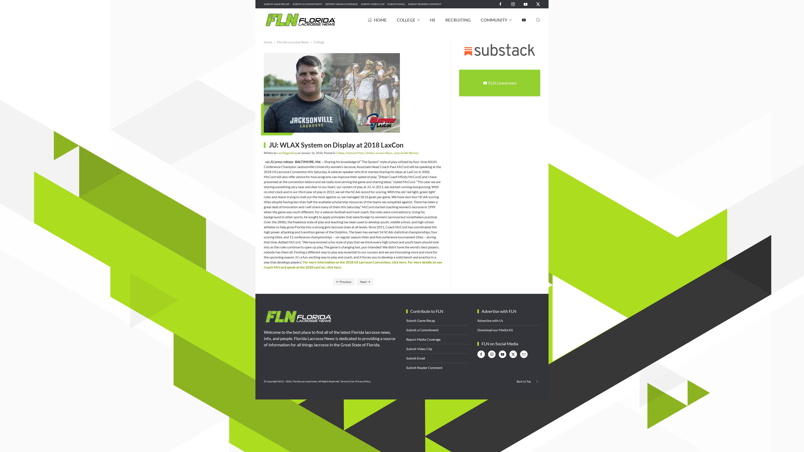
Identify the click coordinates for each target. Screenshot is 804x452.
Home (380, 19)
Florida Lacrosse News (378, 153)
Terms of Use (347, 381)
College (340, 153)
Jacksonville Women (406, 153)
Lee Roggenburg (287, 153)
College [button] (406, 19)
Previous (345, 282)
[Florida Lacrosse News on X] (538, 3)
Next (363, 282)
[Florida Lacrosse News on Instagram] (513, 3)
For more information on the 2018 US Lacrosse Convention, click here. (355, 262)
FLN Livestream (502, 82)
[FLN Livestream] (524, 19)
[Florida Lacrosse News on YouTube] (525, 3)
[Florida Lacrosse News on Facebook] (500, 3)
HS (432, 19)
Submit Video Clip (372, 4)
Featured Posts (355, 153)
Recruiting (458, 19)
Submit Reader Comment (424, 4)
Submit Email (396, 4)
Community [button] (494, 19)
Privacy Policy (362, 381)
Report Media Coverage (341, 4)
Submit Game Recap (276, 4)
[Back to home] (300, 19)
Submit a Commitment (307, 4)
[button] (538, 19)
